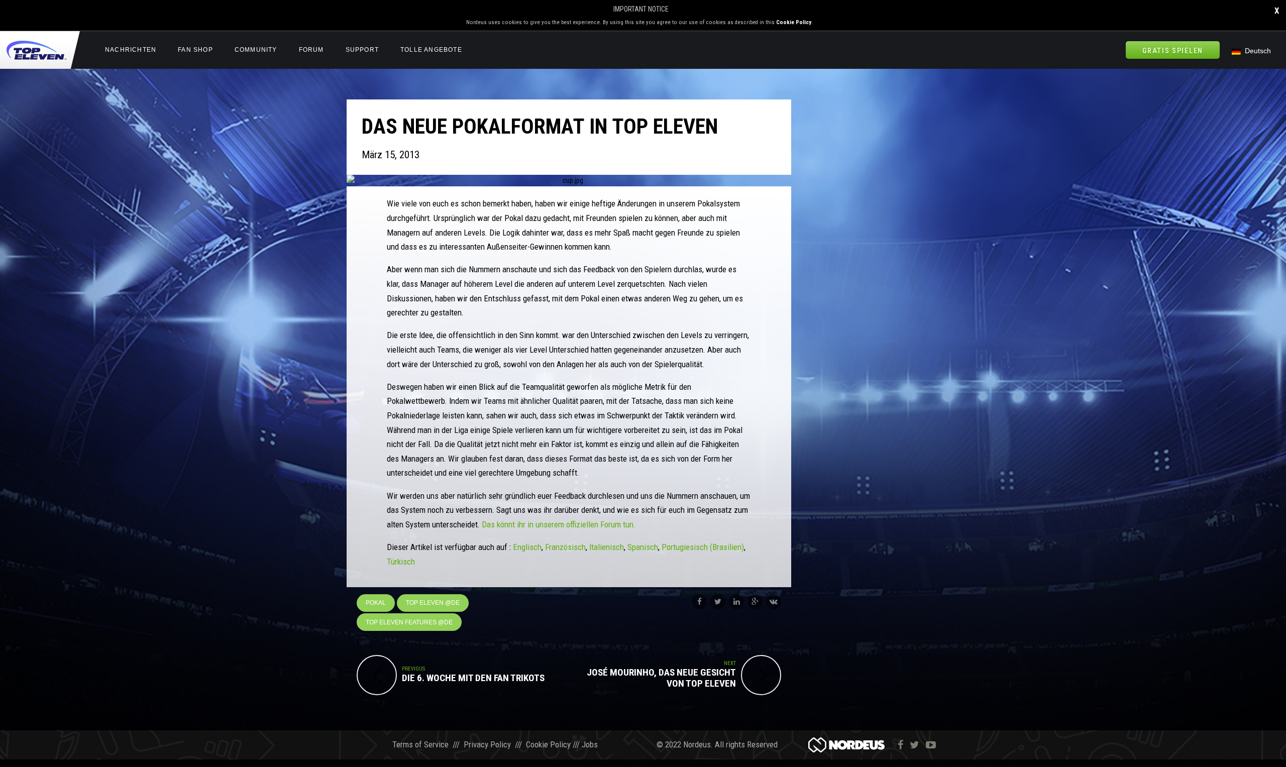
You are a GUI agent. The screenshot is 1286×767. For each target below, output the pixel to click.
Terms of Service (420, 744)
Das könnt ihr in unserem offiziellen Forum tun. (558, 524)
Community (256, 49)
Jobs (590, 744)
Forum (311, 49)
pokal (376, 602)
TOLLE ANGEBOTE (431, 49)
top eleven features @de (409, 622)
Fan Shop (195, 49)
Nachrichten (130, 49)
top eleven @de (433, 602)
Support (362, 49)
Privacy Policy (487, 744)
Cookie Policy (793, 22)
